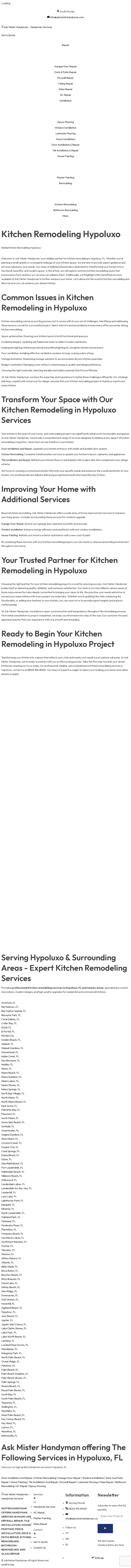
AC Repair (21, 1486)
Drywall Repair (68, 1482)
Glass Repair (106, 1482)
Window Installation (12, 529)
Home (4, 247)
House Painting (9, 535)
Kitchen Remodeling (12, 454)
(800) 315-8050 (37, 669)
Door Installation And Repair (16, 1478)
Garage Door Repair (12, 523)
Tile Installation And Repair (43, 1482)
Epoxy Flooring (37, 1486)
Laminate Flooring (88, 1482)
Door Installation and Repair (16, 448)
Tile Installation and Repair (15, 460)
